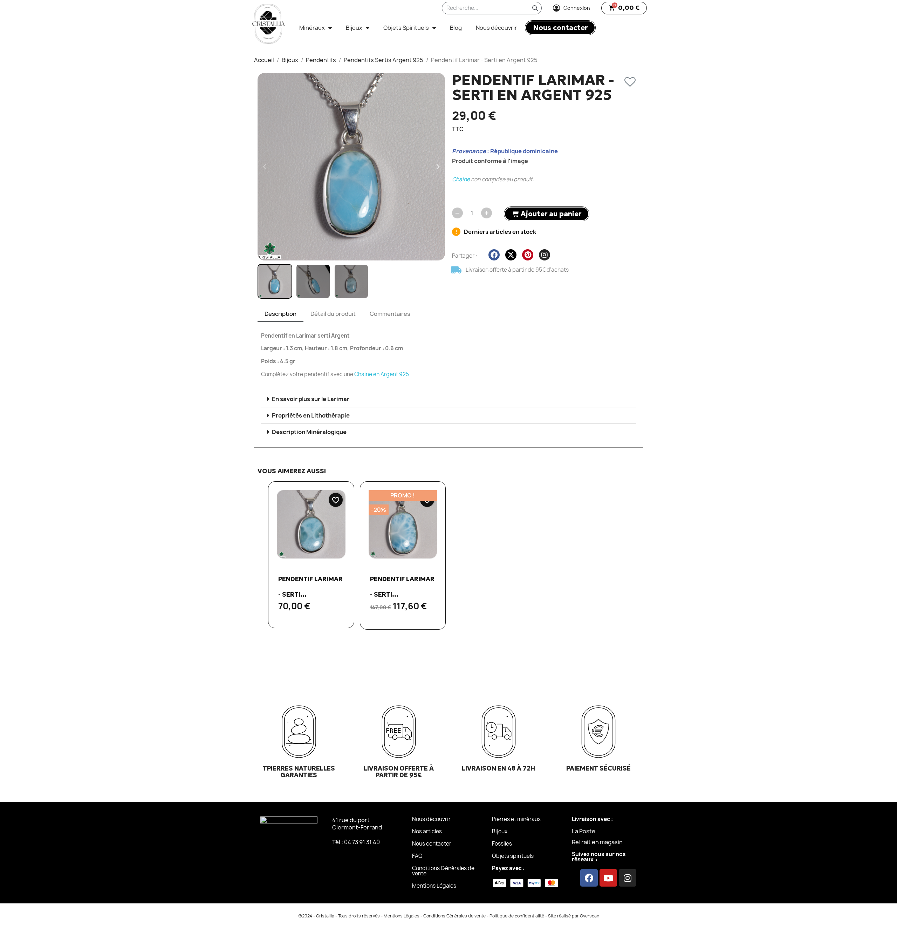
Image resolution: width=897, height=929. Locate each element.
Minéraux (312, 28)
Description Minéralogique (309, 432)
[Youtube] (608, 878)
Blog (456, 28)
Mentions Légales (434, 885)
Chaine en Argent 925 (381, 374)
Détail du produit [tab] (333, 314)
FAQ (417, 856)
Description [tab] (280, 314)
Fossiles (502, 843)
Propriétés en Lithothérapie (311, 415)
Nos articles (427, 831)
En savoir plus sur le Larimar (310, 399)
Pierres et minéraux (516, 819)
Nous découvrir (496, 28)
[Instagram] (627, 878)
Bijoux (354, 28)
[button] (624, 8)
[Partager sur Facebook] (494, 254)
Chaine (461, 179)
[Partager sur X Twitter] (510, 254)
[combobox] (480, 8)
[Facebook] (589, 878)
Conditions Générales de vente (443, 870)
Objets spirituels (513, 856)
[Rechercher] (535, 8)
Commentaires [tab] (390, 314)
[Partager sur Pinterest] (527, 254)
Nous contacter (431, 843)
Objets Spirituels (406, 28)
